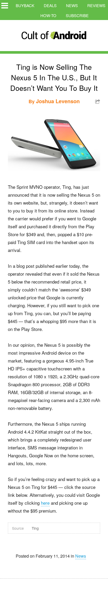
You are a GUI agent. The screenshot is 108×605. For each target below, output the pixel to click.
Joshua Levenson (58, 101)
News (72, 5)
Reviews (96, 5)
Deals (50, 5)
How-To (48, 15)
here (45, 502)
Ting (35, 528)
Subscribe (77, 15)
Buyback (25, 5)
